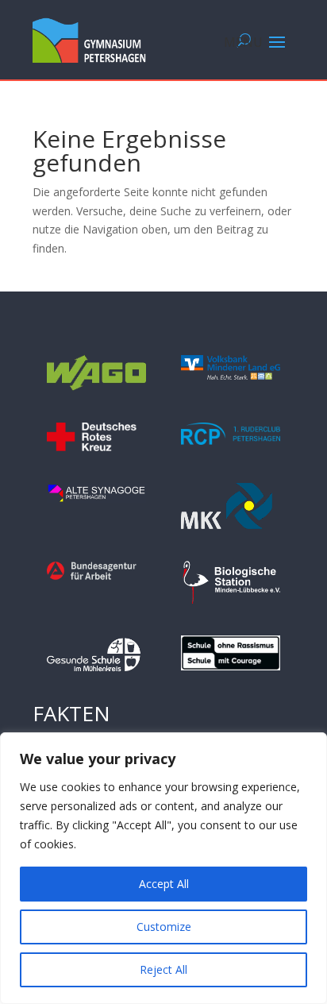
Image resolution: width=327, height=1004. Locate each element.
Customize (164, 926)
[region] (163, 868)
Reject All (163, 969)
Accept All (164, 883)
